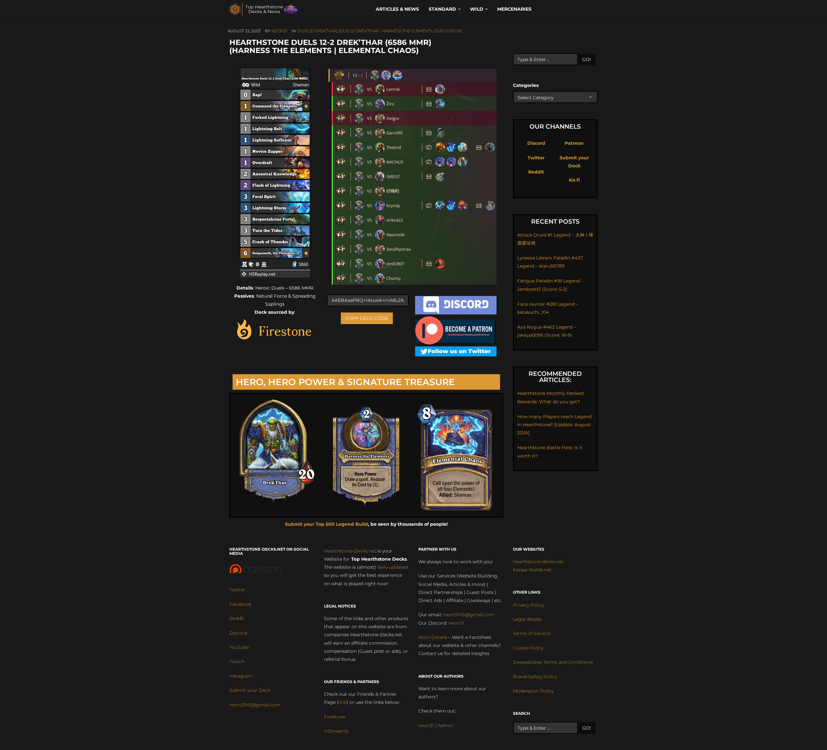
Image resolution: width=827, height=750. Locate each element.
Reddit (536, 172)
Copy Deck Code (366, 318)
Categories (526, 85)
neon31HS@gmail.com (254, 705)
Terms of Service (531, 633)
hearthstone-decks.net (538, 562)
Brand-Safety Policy (535, 677)
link (343, 702)
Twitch (237, 661)
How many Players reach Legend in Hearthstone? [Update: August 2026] (554, 425)
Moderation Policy (533, 691)
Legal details (527, 619)
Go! (586, 59)
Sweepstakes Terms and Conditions (553, 662)
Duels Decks (448, 30)
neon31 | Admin (435, 725)
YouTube (239, 647)
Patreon (574, 143)
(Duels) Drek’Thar (317, 30)
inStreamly (336, 731)
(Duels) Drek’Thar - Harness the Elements (386, 30)
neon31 (279, 30)
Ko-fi (574, 180)
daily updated (392, 567)
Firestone (334, 717)
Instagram (241, 676)
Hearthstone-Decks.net (350, 551)
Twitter (536, 158)
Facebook (240, 604)
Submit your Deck (249, 690)
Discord (536, 143)
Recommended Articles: (555, 377)
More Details (432, 637)
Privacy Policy (528, 605)
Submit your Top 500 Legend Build (326, 524)
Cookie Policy (528, 648)
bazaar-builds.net (532, 570)
